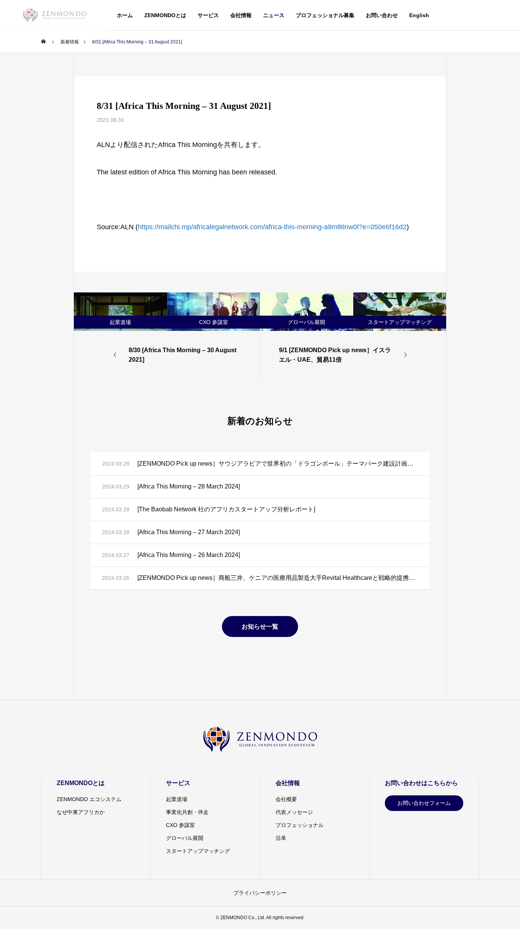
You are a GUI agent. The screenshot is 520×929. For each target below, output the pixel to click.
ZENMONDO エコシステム (89, 799)
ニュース (273, 15)
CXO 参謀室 (180, 825)
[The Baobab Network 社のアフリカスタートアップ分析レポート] (226, 509)
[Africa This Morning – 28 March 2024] (188, 486)
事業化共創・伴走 (187, 812)
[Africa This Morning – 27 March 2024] (188, 532)
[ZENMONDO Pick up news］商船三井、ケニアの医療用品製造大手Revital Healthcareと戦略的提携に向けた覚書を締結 (277, 578)
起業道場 (176, 799)
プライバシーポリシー (260, 893)
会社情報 (241, 15)
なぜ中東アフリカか (81, 812)
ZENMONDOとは (165, 15)
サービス (208, 15)
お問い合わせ (382, 15)
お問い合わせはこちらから (421, 783)
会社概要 (286, 799)
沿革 (281, 838)
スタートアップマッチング (198, 851)
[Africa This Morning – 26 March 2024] (188, 555)
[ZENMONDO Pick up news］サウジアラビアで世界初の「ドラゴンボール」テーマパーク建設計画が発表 (277, 463)
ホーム (125, 15)
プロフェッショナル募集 (325, 15)
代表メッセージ (294, 812)
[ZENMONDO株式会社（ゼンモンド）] (54, 15)
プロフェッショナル (300, 825)
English (419, 15)
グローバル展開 (184, 838)
